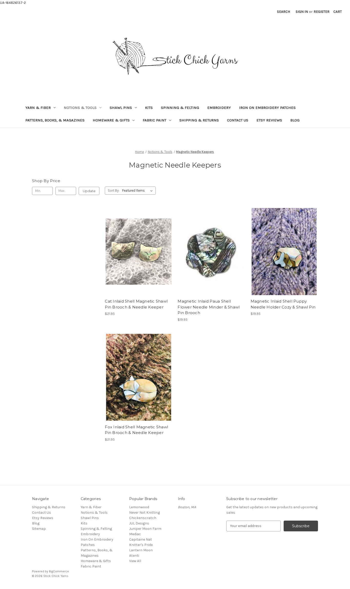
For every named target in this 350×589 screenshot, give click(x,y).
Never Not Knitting (144, 512)
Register (322, 11)
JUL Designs (139, 523)
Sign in (302, 11)
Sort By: (113, 190)
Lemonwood (139, 507)
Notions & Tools (80, 107)
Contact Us (237, 120)
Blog (295, 120)
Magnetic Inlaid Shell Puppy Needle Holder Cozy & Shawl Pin (283, 304)
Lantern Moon (141, 550)
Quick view (134, 243)
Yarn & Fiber (38, 107)
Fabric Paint (154, 120)
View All (135, 561)
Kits (149, 107)
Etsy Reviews (269, 120)
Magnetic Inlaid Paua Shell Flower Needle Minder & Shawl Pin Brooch (209, 307)
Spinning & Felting (180, 107)
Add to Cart (211, 261)
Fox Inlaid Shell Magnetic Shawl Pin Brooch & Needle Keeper (136, 430)
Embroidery (219, 107)
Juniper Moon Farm (145, 528)
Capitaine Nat (140, 539)
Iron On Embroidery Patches (267, 107)
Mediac (135, 534)
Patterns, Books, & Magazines (55, 120)
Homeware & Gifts (111, 120)
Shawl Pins (121, 107)
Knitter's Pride (141, 545)
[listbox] (138, 190)
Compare (136, 252)
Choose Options (138, 261)
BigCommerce (59, 571)
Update (89, 191)
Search (283, 11)
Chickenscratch (142, 518)
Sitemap (39, 528)
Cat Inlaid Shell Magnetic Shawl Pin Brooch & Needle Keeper (136, 304)
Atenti (134, 555)
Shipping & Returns (199, 120)
